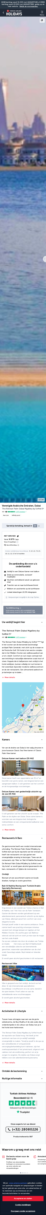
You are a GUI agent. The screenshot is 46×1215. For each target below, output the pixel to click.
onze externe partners (18, 1183)
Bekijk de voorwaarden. (29, 6)
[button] (3, 12)
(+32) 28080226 (25, 1129)
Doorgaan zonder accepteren (23, 1211)
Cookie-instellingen (23, 1205)
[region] (23, 1195)
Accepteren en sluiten (23, 1198)
